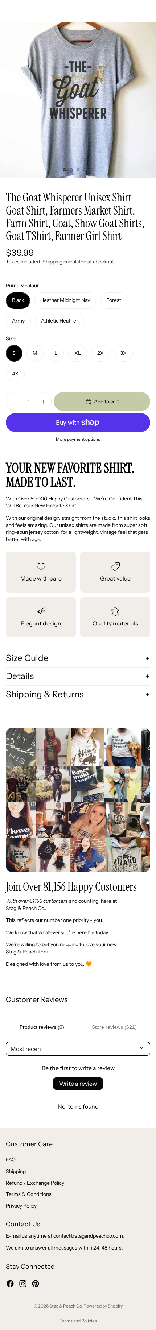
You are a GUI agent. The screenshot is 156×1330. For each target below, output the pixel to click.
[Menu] (8, 11)
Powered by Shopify (103, 1306)
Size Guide (27, 658)
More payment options (78, 439)
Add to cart (106, 401)
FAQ (11, 1159)
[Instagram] (23, 1283)
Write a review (78, 1083)
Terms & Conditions (29, 1194)
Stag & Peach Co (65, 1306)
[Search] (24, 11)
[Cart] (147, 11)
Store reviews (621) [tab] (114, 1027)
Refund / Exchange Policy (35, 1182)
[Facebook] (10, 1283)
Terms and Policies (78, 1320)
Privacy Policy (21, 1205)
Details (20, 676)
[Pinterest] (35, 1283)
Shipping (16, 1171)
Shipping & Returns (44, 694)
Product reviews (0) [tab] (42, 1027)
